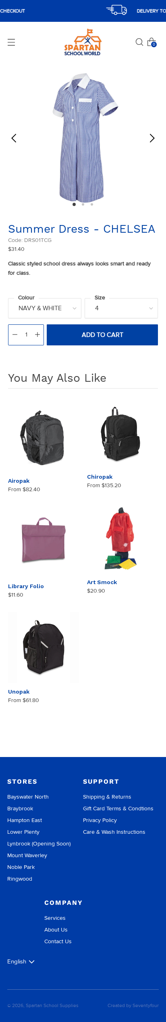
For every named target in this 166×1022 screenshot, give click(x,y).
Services (55, 918)
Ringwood (19, 878)
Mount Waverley (27, 855)
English (16, 961)
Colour (26, 297)
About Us (56, 929)
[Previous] (14, 138)
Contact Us (58, 941)
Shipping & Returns (107, 796)
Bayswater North (28, 796)
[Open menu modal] (11, 42)
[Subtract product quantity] (14, 335)
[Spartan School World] (83, 42)
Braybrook (20, 808)
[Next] (152, 138)
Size (100, 297)
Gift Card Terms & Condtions (118, 808)
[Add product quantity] (37, 335)
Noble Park (21, 867)
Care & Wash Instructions (114, 832)
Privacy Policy (100, 820)
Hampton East (24, 820)
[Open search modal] (139, 42)
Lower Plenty (23, 832)
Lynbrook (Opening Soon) (39, 843)
